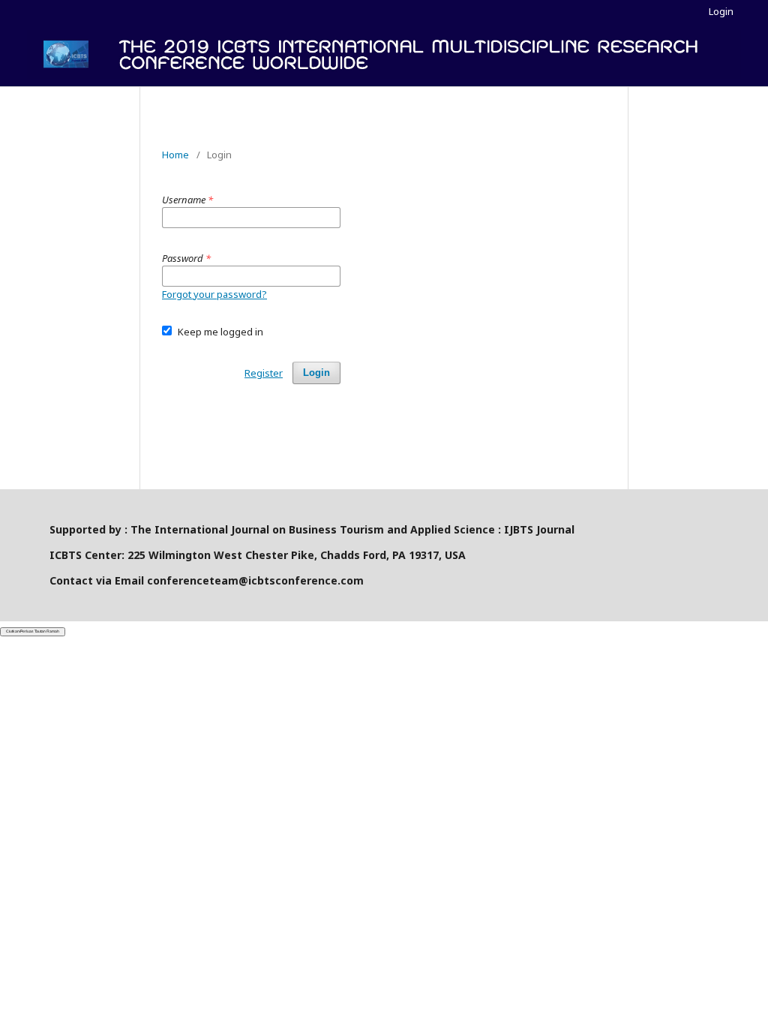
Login (721, 11)
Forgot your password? (214, 294)
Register (263, 373)
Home (175, 154)
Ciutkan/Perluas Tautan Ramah (32, 631)
